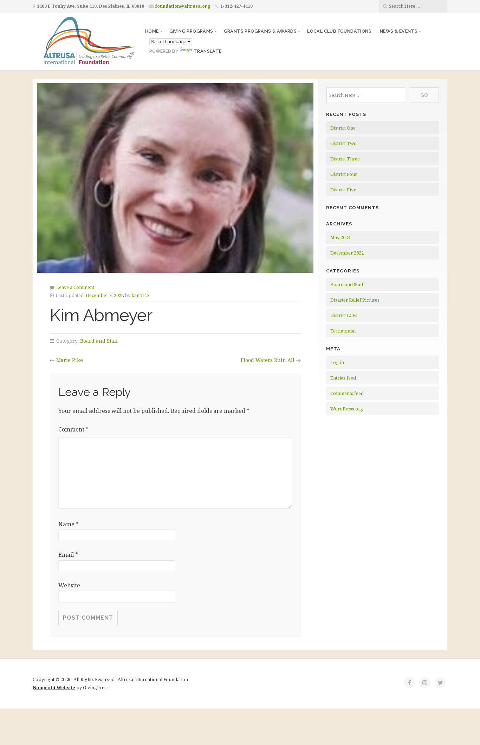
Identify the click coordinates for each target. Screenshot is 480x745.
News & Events (398, 31)
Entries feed (343, 378)
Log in (337, 362)
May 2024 (340, 237)
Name (68, 524)
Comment (73, 429)
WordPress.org (346, 409)
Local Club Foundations (339, 31)
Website (69, 585)
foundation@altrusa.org (182, 6)
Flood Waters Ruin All (267, 360)
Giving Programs (191, 31)
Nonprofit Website (54, 687)
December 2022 (347, 253)
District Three (345, 159)
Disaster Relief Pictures (355, 300)
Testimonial (343, 331)
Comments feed (347, 393)
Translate (208, 51)
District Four (343, 174)
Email (68, 555)
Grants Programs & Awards (260, 31)
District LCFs (343, 315)
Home (152, 31)
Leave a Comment (75, 287)
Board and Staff (99, 340)
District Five (343, 189)
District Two (343, 143)
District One (343, 128)
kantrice (140, 295)
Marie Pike (69, 360)
